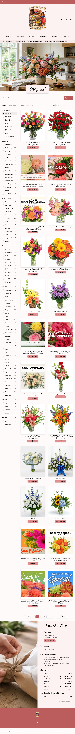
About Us (62, 2)
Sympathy (43, 36)
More (65, 36)
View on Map (51, 641)
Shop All (8, 36)
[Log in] (66, 19)
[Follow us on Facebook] (37, 721)
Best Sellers (20, 36)
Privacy (56, 731)
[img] (71, 681)
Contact (69, 2)
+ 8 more (51, 665)
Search (69, 98)
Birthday (31, 36)
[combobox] (64, 105)
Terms (50, 731)
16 (58, 617)
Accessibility (63, 731)
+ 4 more (59, 659)
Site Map (70, 731)
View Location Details (63, 701)
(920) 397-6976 (8, 2)
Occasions (54, 36)
